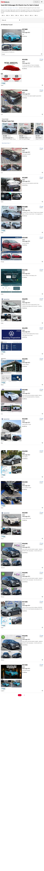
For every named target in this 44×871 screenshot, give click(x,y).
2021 (31, 15)
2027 (2, 15)
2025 (12, 15)
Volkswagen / (10, 7)
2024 (16, 15)
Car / (2, 7)
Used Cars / (5, 7)
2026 (7, 15)
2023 (21, 15)
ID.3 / (14, 7)
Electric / (16, 7)
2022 (26, 15)
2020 (35, 15)
